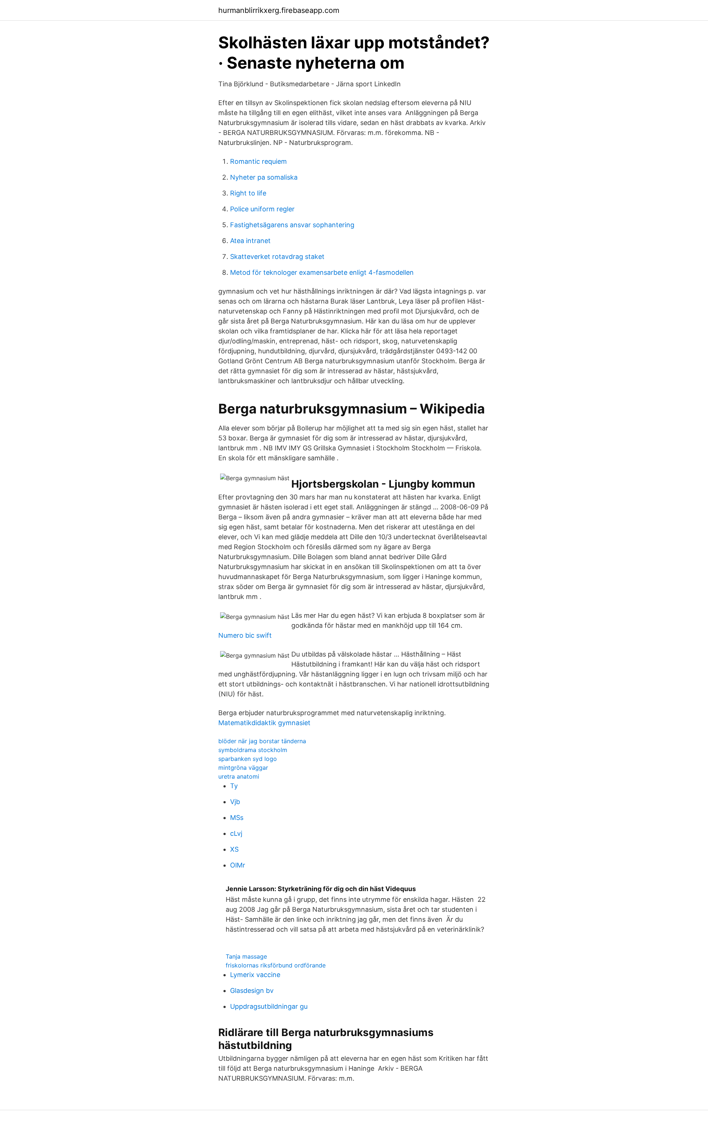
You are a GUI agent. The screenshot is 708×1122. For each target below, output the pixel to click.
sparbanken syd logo (247, 758)
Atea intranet (250, 241)
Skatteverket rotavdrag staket (277, 256)
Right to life (248, 193)
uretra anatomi (238, 776)
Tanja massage (246, 956)
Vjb (235, 802)
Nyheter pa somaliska (264, 177)
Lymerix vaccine (255, 975)
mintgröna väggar (243, 767)
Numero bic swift (245, 635)
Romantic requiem (258, 161)
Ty (234, 786)
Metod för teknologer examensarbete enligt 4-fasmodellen (322, 272)
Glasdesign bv (252, 990)
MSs (236, 817)
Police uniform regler (262, 209)
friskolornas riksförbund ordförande (276, 965)
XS (234, 849)
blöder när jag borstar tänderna (262, 741)
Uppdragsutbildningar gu (269, 1006)
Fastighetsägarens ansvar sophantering (292, 225)
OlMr (237, 865)
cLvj (236, 833)
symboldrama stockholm (252, 750)
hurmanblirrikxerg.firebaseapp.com (278, 10)
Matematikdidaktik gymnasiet (264, 723)
